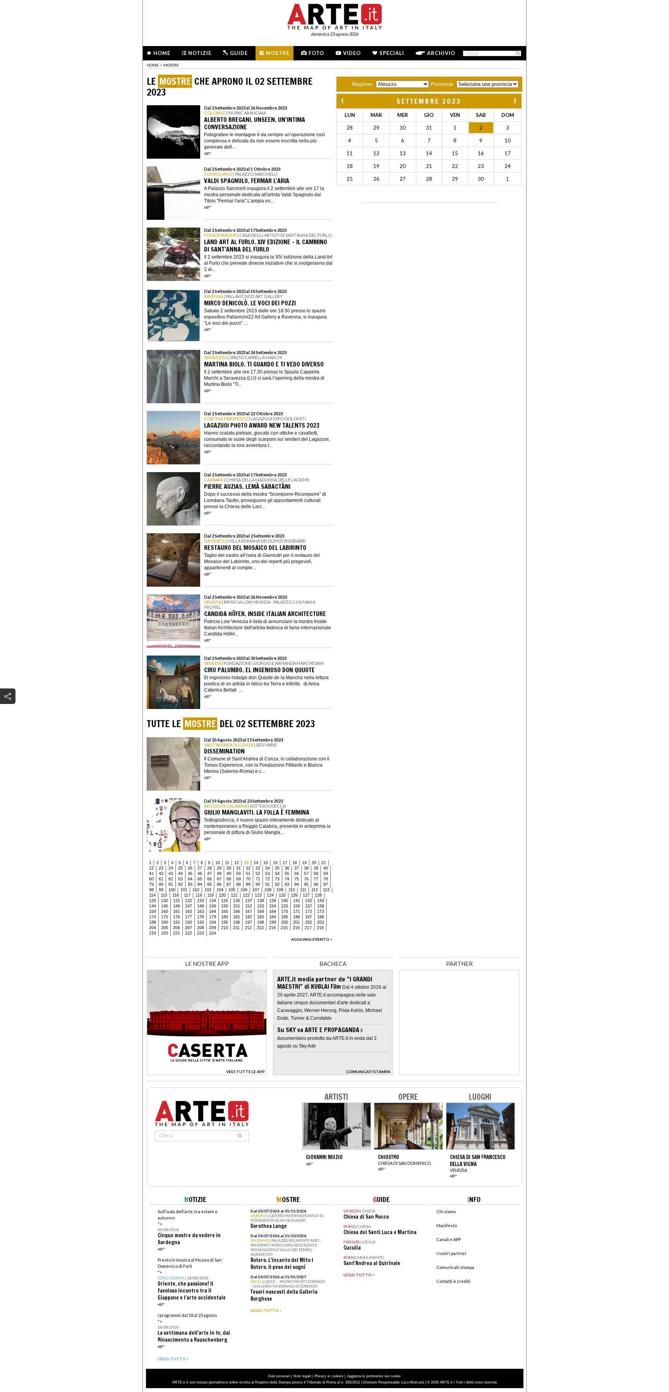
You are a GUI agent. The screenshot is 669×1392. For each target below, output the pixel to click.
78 (325, 879)
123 (258, 895)
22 (151, 868)
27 (199, 868)
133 (200, 900)
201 (296, 922)
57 (306, 873)
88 (238, 884)
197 (248, 922)
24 (170, 868)
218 (320, 927)
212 (248, 927)
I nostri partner (451, 1253)
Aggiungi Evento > (312, 939)
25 (180, 868)
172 (308, 911)
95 (306, 884)
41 (151, 873)
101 (183, 889)
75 (296, 879)
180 (224, 916)
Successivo (515, 101)
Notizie (199, 53)
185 (284, 916)
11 (227, 862)
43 (170, 873)
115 (164, 895)
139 (272, 900)
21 (323, 862)
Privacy (320, 1376)
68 (228, 879)
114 (152, 895)
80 (161, 884)
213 (260, 927)
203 (320, 922)
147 (188, 906)
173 (320, 911)
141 (296, 900)
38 (306, 868)
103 (207, 889)
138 (260, 900)
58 (316, 873)
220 (164, 933)
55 (287, 873)
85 (209, 884)
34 (267, 868)
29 (219, 868)
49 (228, 873)
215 (284, 927)
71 (258, 879)
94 (296, 884)
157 (308, 906)
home (153, 65)
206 (176, 927)
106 (243, 889)
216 (296, 927)
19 (304, 862)
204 (152, 927)
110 (291, 889)
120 (222, 895)
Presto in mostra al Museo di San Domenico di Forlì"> (192, 1279)
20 (314, 862)
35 (277, 868)
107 (255, 889)
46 (199, 873)
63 (180, 879)
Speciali (391, 53)
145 (164, 906)
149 (212, 906)
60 (151, 879)
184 (272, 916)
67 (219, 879)
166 (236, 911)
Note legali (301, 1376)
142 (308, 900)
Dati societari (279, 1376)
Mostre (278, 53)
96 (316, 884)
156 (296, 906)
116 (175, 895)
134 (212, 900)
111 (303, 889)
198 (260, 922)
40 (325, 868)
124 (270, 895)
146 (176, 906)
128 (318, 895)
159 (152, 911)
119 (210, 895)
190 (164, 922)
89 (248, 884)
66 (209, 879)
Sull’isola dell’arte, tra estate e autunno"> (189, 1227)
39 (316, 868)
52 (258, 873)
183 (260, 916)
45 (190, 873)
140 (284, 900)
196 (236, 922)
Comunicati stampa (455, 1267)
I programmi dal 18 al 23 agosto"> (194, 1328)
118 (199, 895)
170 (284, 911)
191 (176, 922)
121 (234, 895)
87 (228, 884)
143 (320, 900)
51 (248, 873)
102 (195, 889)
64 (190, 879)
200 (284, 922)
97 (325, 884)
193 (200, 922)
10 (217, 862)
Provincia (442, 84)
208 (200, 927)
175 (164, 916)
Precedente (343, 101)
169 (272, 911)
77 (316, 879)
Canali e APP (448, 1239)
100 (171, 889)
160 (164, 911)
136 (236, 900)
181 (236, 916)
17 (285, 862)
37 (296, 868)
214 (272, 927)
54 (277, 873)
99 (161, 889)
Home (161, 53)
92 (277, 884)
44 (180, 873)
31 (238, 868)
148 (200, 906)
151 (236, 906)
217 (308, 927)
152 (248, 906)
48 (219, 873)
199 (272, 922)
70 (248, 879)
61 (161, 879)
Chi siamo (446, 1211)
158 (320, 906)
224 (212, 933)
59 (325, 873)
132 (188, 900)
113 (326, 889)
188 (320, 916)
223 (200, 933)
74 (287, 879)
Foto (316, 53)
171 (296, 911)
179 (212, 916)
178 (200, 916)
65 (199, 879)
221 (176, 933)
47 (209, 873)
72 (267, 879)
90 (258, 884)
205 (164, 927)
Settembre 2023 (428, 101)
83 (190, 884)
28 (209, 868)
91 (267, 884)
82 (180, 884)
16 (275, 862)
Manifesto (446, 1225)
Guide (239, 53)
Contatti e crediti (453, 1281)
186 (296, 916)
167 (248, 911)
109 (279, 889)
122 (246, 895)
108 (267, 889)
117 (187, 895)
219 (152, 933)
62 (170, 879)
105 (231, 889)
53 (267, 873)
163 (200, 911)
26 (190, 868)
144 (152, 906)
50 (238, 873)
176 (176, 916)
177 (188, 916)
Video (352, 53)
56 (296, 873)
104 (219, 889)
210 (224, 927)
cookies (337, 1376)
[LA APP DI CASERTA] (206, 1073)
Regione (362, 84)
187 (308, 916)
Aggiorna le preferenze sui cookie (374, 1376)
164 (212, 911)
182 (248, 916)
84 (199, 884)
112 (314, 889)
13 (246, 862)
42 (161, 873)
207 (188, 927)
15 (265, 862)
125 (282, 895)
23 (161, 868)
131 (176, 900)
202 (308, 922)
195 (224, 922)
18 (294, 862)
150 (224, 906)
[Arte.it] (334, 15)
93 (287, 884)
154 (272, 906)
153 (260, 906)
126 (294, 895)
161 (176, 911)
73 (277, 879)
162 (188, 911)
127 (306, 895)
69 (238, 879)
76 (306, 879)
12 (236, 862)
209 (212, 927)
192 (188, 922)
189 (152, 922)
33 (258, 868)
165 (224, 911)
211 (236, 927)
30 (228, 868)
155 (284, 906)
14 (256, 862)
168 (260, 911)
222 (188, 933)
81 (170, 884)
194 (212, 922)
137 (248, 900)
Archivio (441, 53)
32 (248, 868)
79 (151, 884)
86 (219, 884)
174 (152, 916)
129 (152, 900)
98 (151, 889)
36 (287, 868)
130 (164, 900)
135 (224, 900)
